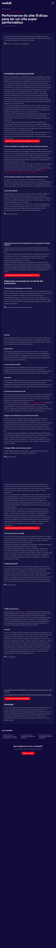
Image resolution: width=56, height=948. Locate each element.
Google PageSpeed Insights (36, 402)
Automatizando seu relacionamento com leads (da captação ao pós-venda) (10, 736)
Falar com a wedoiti (28, 753)
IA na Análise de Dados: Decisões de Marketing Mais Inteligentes (28, 736)
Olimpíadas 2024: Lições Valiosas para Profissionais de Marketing (45, 736)
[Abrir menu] (52, 2)
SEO (25, 611)
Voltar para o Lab (6, 9)
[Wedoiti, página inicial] (6, 2)
